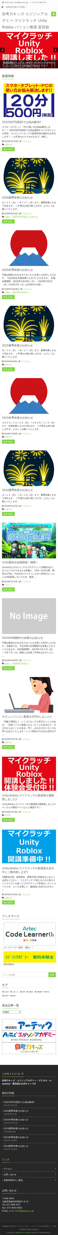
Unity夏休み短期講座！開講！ (20, 562)
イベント (8, 585)
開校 (13, 996)
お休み (6, 992)
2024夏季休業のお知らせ (17, 490)
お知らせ (8, 144)
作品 (47, 992)
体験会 (31, 992)
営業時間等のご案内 (13, 1180)
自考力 (6, 996)
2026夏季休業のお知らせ (17, 197)
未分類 (7, 815)
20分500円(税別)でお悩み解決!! (21, 122)
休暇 (23, 992)
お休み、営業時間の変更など (17, 217)
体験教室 (40, 992)
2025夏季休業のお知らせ (17, 345)
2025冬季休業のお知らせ (17, 269)
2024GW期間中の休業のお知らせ (22, 637)
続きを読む (8, 149)
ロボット (15, 992)
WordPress (19, 1233)
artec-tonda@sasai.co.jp (18, 2)
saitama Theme (30, 1233)
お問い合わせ (10, 1174)
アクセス (8, 1168)
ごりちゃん (26, 141)
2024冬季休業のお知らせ (17, 417)
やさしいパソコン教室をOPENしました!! (27, 716)
